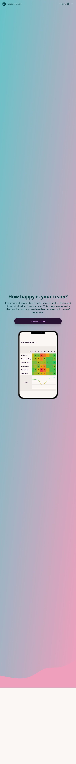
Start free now (38, 321)
